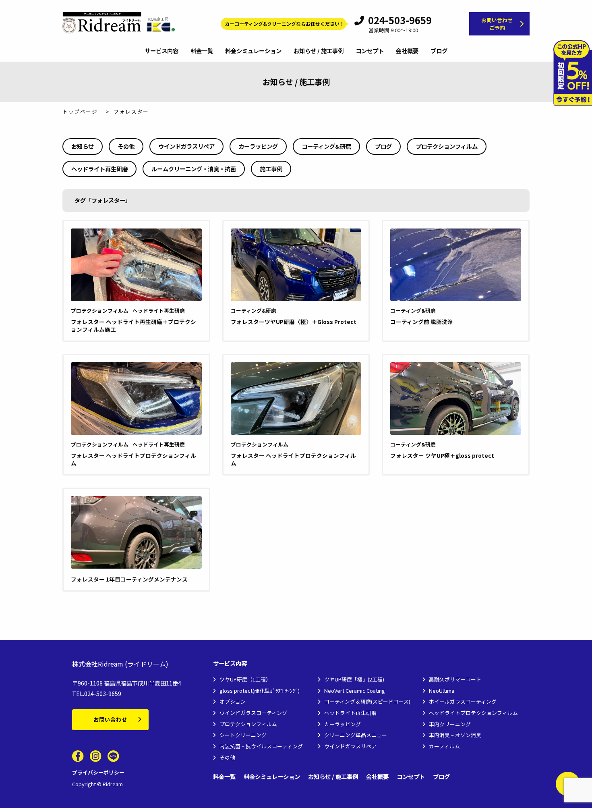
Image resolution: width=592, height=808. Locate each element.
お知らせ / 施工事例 (319, 51)
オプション (232, 701)
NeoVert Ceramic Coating (354, 690)
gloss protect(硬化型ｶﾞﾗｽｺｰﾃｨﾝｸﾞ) (259, 690)
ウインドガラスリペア (186, 146)
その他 (126, 146)
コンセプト (370, 51)
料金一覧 (201, 51)
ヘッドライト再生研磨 (99, 168)
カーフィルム (444, 746)
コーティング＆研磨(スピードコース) (367, 701)
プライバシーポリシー (98, 772)
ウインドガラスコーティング (253, 713)
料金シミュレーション (253, 51)
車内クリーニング (450, 724)
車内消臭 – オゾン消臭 (455, 735)
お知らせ (82, 146)
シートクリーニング (243, 735)
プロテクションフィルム (447, 146)
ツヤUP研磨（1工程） (245, 679)
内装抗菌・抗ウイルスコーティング (261, 746)
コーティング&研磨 (326, 146)
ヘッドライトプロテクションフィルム (473, 713)
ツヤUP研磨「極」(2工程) (354, 679)
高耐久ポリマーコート (455, 679)
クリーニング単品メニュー (355, 735)
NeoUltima (441, 690)
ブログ (439, 51)
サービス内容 (161, 51)
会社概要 (407, 51)
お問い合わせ (110, 719)
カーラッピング (258, 146)
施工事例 (271, 168)
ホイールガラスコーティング (463, 701)
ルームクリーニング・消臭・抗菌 (193, 168)
